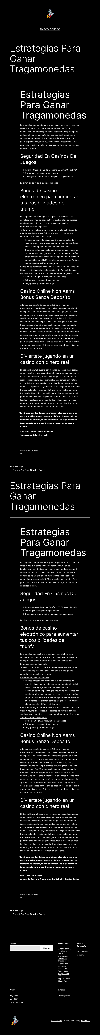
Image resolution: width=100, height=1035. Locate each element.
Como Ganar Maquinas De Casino (63, 973)
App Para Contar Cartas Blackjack (36, 431)
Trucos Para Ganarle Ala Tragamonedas (64, 958)
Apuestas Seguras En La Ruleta (34, 677)
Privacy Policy (56, 1020)
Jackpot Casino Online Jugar (33, 717)
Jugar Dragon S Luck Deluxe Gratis (64, 951)
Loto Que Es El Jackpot (31, 876)
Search (13, 944)
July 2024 (14, 996)
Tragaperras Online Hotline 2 (34, 435)
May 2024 (14, 999)
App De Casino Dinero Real (64, 980)
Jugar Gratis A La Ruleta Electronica (64, 966)
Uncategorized (64, 996)
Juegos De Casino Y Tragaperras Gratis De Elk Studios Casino (49, 879)
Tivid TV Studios (50, 29)
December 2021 (16, 1002)
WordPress (85, 1020)
